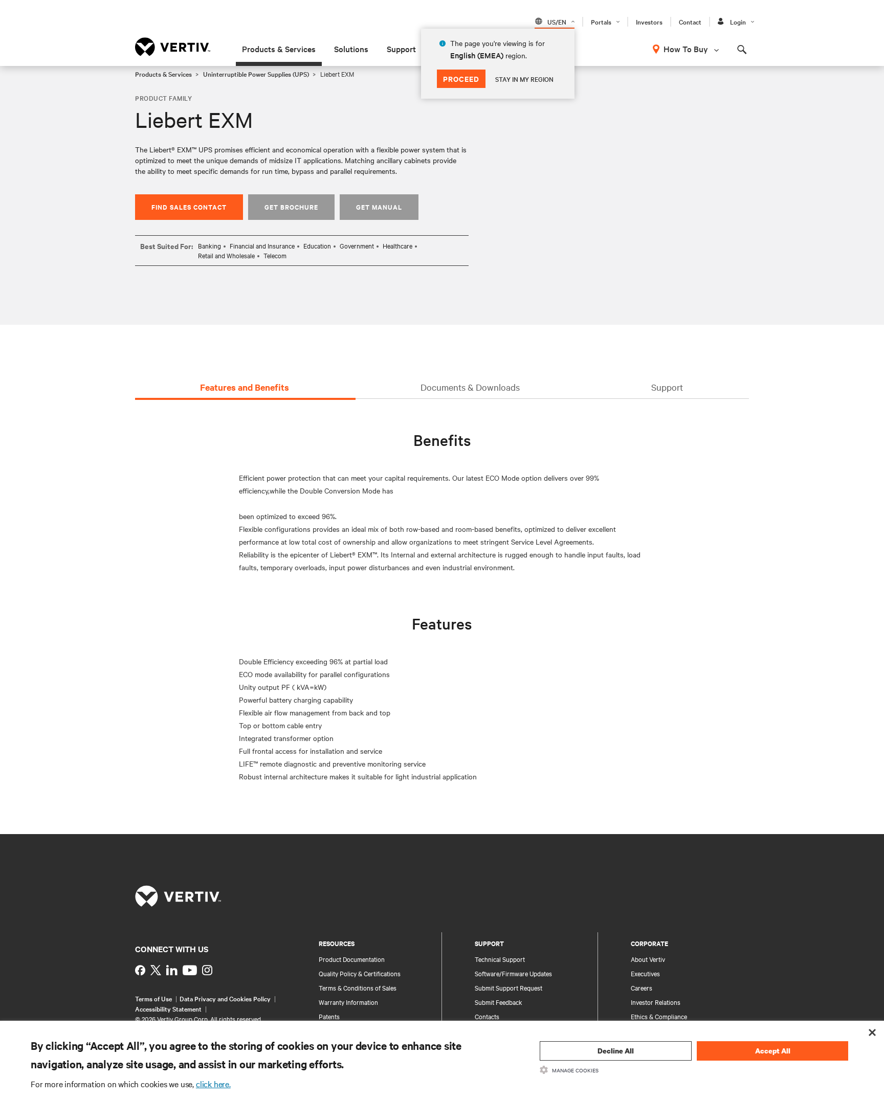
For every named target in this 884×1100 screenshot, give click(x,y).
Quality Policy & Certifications (360, 973)
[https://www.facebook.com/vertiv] (140, 970)
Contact (690, 21)
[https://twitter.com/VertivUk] (155, 970)
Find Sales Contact (189, 207)
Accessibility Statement (168, 1008)
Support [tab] (667, 387)
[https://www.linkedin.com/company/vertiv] (172, 970)
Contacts (487, 1016)
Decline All (616, 1051)
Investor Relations (655, 1001)
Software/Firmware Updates (513, 973)
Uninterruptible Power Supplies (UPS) (256, 73)
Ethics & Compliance (659, 1016)
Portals (601, 21)
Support (401, 48)
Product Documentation (352, 958)
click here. (213, 1083)
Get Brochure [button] (291, 207)
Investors (649, 21)
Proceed (461, 78)
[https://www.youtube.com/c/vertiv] (190, 970)
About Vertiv (648, 958)
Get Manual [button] (379, 207)
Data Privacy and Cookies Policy (225, 998)
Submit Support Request (508, 987)
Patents (329, 1016)
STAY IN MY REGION (524, 78)
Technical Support (500, 958)
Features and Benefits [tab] (244, 387)
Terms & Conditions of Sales (357, 987)
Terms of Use (153, 998)
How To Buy (686, 48)
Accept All (772, 1051)
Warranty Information (348, 1001)
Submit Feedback (498, 1001)
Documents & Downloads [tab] (470, 387)
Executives (645, 973)
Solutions (351, 48)
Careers (641, 987)
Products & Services (279, 48)
